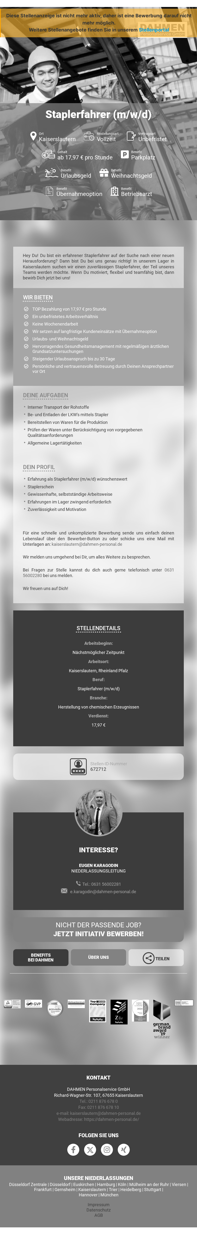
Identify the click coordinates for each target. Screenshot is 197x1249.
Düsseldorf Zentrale (28, 1184)
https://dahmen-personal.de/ (111, 1119)
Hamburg (106, 1184)
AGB (98, 1215)
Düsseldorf (60, 1184)
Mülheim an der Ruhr (149, 1184)
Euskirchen (83, 1184)
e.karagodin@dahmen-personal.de (103, 891)
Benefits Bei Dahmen (41, 957)
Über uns (98, 957)
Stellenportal (154, 30)
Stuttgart (152, 1189)
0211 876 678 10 (103, 1107)
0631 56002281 (106, 884)
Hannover (88, 1194)
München (109, 1194)
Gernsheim (65, 1189)
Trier (113, 1189)
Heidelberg (130, 1189)
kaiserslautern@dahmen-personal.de (87, 544)
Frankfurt (43, 1189)
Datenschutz (98, 1209)
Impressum (99, 1204)
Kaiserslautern (92, 1189)
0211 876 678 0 (103, 1101)
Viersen (179, 1184)
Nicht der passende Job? (98, 929)
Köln (122, 1184)
